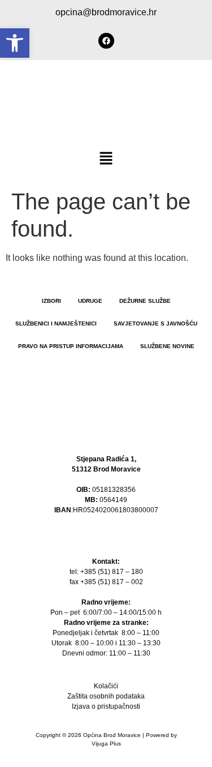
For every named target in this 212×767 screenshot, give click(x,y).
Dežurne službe (145, 301)
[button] (105, 159)
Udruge (90, 301)
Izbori (51, 301)
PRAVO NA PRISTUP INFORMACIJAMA (70, 346)
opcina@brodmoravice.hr (106, 12)
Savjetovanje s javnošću (155, 323)
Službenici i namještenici (56, 323)
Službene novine (167, 346)
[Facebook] (106, 41)
